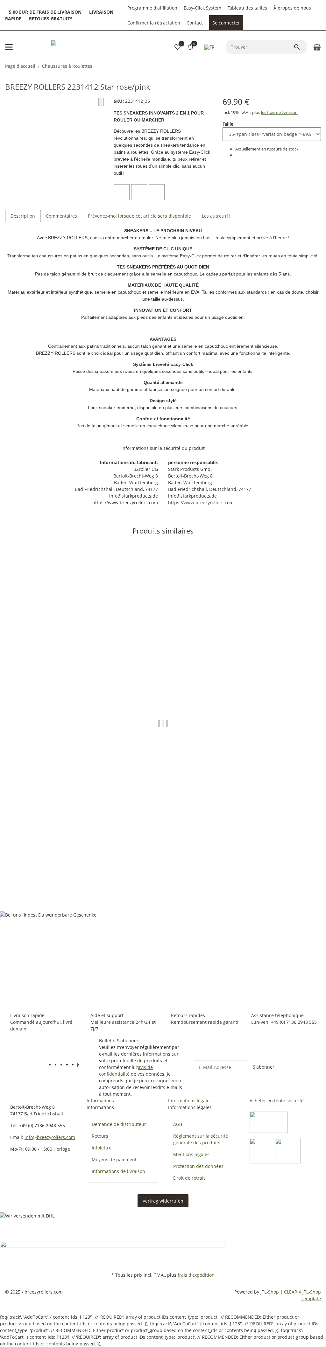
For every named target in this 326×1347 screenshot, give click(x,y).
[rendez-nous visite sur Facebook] (57, 1065)
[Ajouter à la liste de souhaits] (139, 192)
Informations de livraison (118, 1171)
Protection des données (198, 1166)
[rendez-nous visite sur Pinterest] (69, 1065)
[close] (100, 102)
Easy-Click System (202, 8)
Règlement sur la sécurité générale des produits (200, 1139)
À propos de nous (292, 8)
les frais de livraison (279, 112)
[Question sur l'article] (157, 192)
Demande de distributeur (119, 1124)
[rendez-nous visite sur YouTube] (63, 1065)
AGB (177, 1124)
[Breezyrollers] (95, 47)
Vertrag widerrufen (163, 1201)
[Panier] (316, 47)
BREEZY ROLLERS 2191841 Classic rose (48, 871)
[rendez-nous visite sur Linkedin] (86, 1065)
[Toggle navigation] (9, 47)
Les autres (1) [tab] (216, 216)
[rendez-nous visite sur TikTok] (80, 1065)
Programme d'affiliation (152, 8)
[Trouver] (300, 47)
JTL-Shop (270, 1292)
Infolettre (101, 1148)
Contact (195, 23)
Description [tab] (23, 216)
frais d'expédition (196, 1275)
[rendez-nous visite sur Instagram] (74, 1065)
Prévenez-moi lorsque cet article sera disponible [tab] (139, 216)
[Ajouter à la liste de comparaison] (122, 192)
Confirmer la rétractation (153, 23)
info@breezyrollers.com (50, 1137)
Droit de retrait (189, 1178)
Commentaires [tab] (61, 216)
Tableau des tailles (247, 8)
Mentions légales (191, 1154)
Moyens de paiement (114, 1159)
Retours (100, 1136)
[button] (177, 47)
